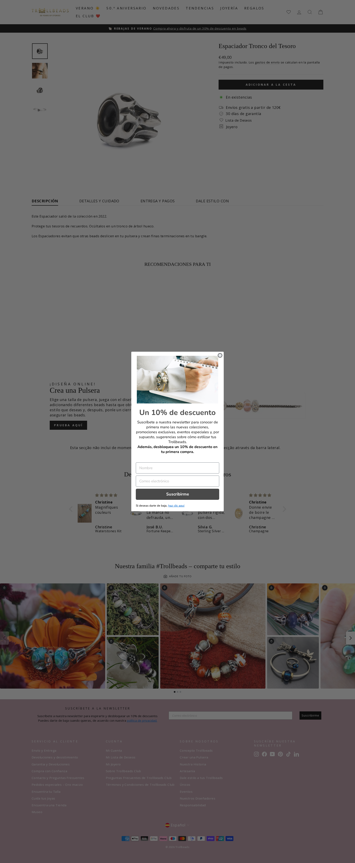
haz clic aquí (176, 505)
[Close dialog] (220, 355)
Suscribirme (177, 494)
